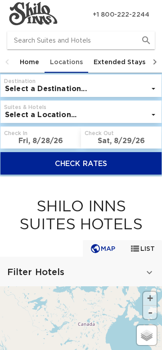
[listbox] (81, 88)
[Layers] (147, 335)
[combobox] (81, 40)
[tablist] (81, 62)
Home (29, 62)
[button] (7, 62)
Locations (66, 62)
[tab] (29, 62)
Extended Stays (119, 62)
